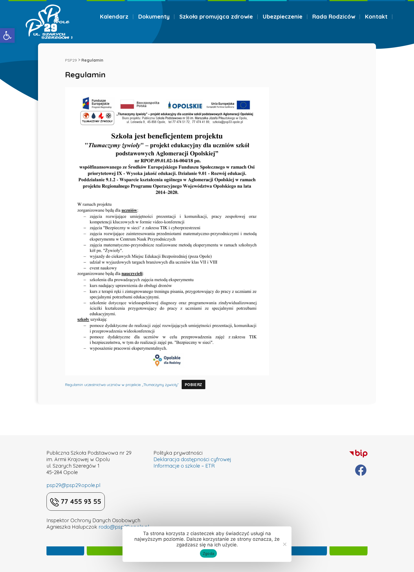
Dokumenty (154, 16)
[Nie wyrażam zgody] (284, 544)
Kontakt (376, 16)
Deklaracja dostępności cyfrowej (192, 459)
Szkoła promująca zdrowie (216, 16)
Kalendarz (114, 16)
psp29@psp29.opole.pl (73, 485)
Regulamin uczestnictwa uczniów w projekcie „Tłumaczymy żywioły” (122, 384)
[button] (7, 35)
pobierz (193, 384)
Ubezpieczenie (282, 16)
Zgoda (208, 553)
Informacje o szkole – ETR (184, 466)
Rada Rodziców (333, 16)
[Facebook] (361, 470)
